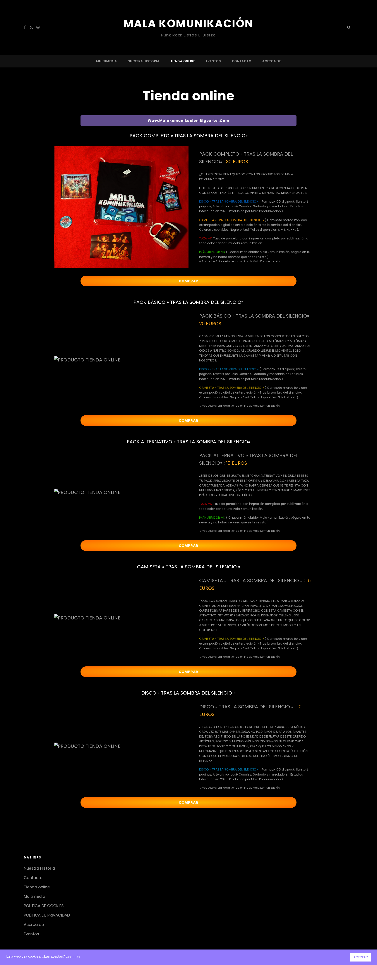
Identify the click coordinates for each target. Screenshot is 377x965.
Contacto (242, 61)
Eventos (213, 61)
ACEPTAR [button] (360, 957)
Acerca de (271, 61)
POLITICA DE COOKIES (44, 905)
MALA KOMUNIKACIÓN (188, 23)
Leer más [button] (73, 956)
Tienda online (182, 61)
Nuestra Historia (143, 61)
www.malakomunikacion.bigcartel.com (188, 120)
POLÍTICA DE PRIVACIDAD (47, 915)
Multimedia (106, 61)
